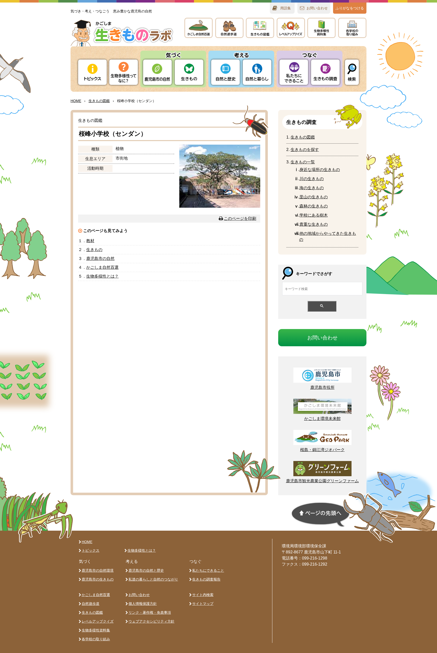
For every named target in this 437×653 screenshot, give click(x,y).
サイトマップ (202, 604)
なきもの (313, 224)
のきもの (311, 188)
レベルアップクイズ (291, 28)
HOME (76, 101)
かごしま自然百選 (96, 595)
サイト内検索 (202, 595)
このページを (240, 218)
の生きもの (311, 179)
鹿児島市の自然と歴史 (146, 570)
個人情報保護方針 (142, 604)
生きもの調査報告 (206, 579)
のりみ (352, 28)
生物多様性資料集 (96, 630)
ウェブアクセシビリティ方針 (151, 621)
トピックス (92, 72)
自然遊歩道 (90, 604)
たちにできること (293, 72)
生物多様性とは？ (141, 550)
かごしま (198, 28)
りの (157, 72)
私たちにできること (208, 570)
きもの (260, 28)
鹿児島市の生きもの (98, 579)
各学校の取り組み (96, 639)
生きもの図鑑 (92, 612)
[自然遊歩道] (229, 28)
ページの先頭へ (320, 514)
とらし (257, 72)
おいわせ (317, 8)
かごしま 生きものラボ (122, 33)
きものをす (305, 149)
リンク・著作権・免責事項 (149, 612)
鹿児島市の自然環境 (98, 570)
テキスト (321, 28)
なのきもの (319, 169)
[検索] (352, 72)
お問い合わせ (139, 595)
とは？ (102, 276)
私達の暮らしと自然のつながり (153, 579)
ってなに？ (123, 72)
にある (313, 215)
